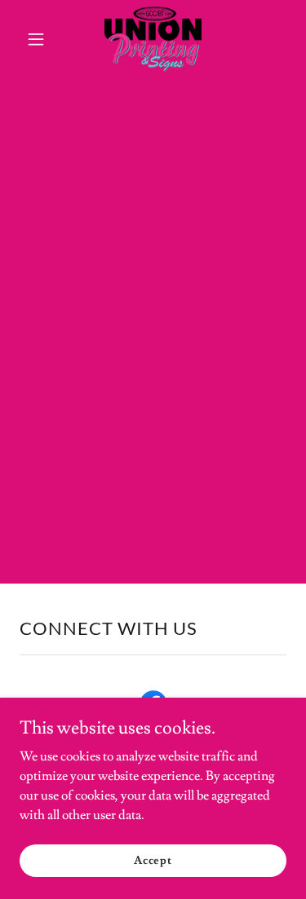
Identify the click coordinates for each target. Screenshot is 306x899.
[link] (153, 39)
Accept (153, 860)
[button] (40, 39)
